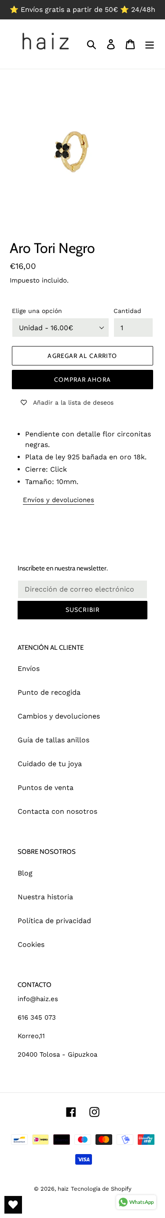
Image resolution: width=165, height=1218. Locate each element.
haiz (63, 1188)
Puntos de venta (45, 787)
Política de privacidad (54, 920)
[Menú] (149, 44)
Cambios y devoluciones (59, 716)
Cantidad (127, 310)
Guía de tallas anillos (53, 740)
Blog (25, 873)
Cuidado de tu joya (50, 764)
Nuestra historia (45, 897)
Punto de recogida (49, 692)
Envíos (29, 668)
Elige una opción (37, 310)
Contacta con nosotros (57, 811)
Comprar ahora (82, 380)
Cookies (31, 944)
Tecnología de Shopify (101, 1188)
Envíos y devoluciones (58, 500)
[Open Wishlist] (13, 1205)
